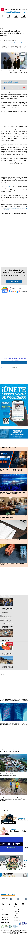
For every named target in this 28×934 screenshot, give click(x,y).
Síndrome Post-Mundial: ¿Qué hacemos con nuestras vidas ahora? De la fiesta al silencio (11, 469)
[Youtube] (22, 899)
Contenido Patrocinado (8, 448)
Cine (15, 916)
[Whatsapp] (11, 899)
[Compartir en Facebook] (4, 87)
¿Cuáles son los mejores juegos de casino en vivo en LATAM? (14, 564)
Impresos (17, 920)
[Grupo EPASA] (23, 924)
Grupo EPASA (5, 920)
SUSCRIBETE (14, 281)
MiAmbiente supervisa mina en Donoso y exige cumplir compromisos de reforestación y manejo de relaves (13, 799)
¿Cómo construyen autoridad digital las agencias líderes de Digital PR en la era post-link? (13, 540)
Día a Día (17, 911)
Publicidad (4, 917)
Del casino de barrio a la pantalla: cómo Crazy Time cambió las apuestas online (13, 516)
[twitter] (18, 899)
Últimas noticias (7, 596)
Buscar (3, 909)
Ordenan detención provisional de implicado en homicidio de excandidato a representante (7, 609)
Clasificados (5, 914)
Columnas (4, 810)
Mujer (16, 913)
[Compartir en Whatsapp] (19, 87)
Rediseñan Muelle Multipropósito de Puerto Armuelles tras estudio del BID (11, 774)
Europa (10, 186)
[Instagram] (25, 899)
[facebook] (15, 899)
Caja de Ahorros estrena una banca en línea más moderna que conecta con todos (12, 492)
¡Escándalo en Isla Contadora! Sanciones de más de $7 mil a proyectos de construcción (13, 750)
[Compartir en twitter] (12, 87)
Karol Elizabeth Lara (5, 42)
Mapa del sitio (5, 912)
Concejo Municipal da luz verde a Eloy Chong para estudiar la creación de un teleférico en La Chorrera (14, 699)
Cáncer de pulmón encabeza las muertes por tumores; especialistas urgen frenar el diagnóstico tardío (13, 724)
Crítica (16, 909)
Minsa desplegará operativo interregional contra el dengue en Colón (8, 639)
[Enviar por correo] (24, 87)
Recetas (16, 918)
